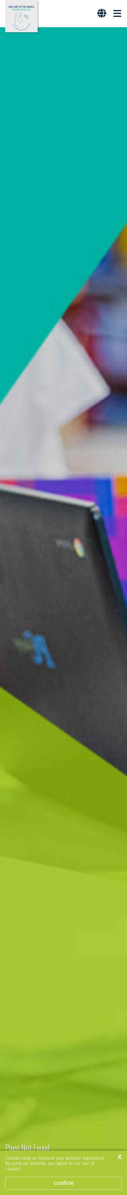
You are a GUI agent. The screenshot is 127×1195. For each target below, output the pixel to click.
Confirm (63, 1183)
